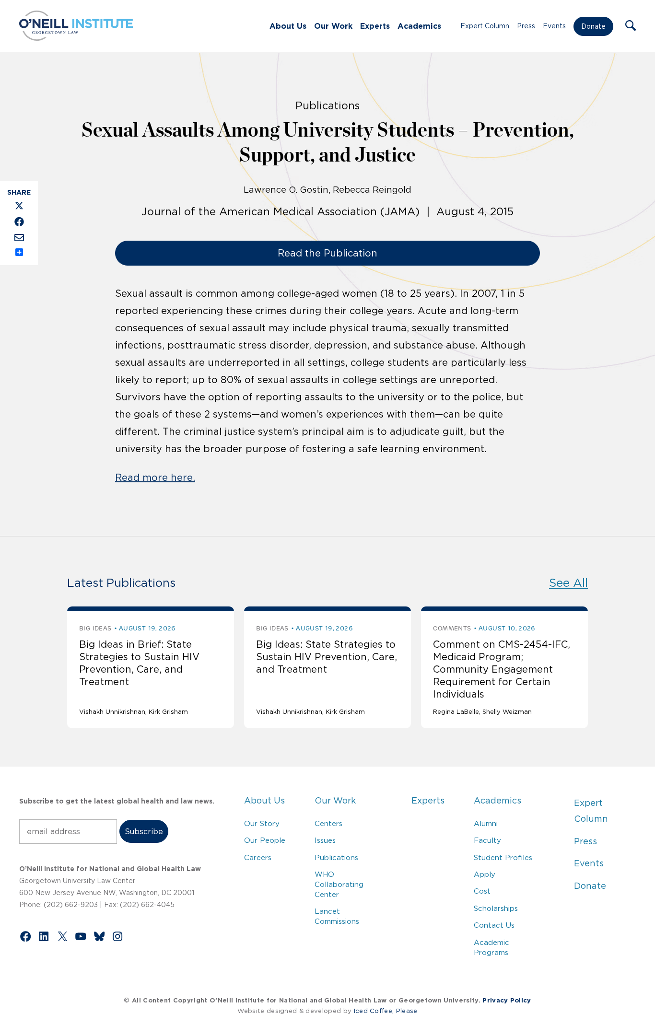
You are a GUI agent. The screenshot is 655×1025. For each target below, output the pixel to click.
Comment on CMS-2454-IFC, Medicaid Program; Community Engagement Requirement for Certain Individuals (501, 669)
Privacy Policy (506, 1000)
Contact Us (494, 925)
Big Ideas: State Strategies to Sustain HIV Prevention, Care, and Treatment (326, 657)
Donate (593, 26)
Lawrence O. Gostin (286, 190)
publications (327, 105)
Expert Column (484, 26)
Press (526, 26)
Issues (325, 840)
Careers (257, 857)
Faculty (487, 840)
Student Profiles (503, 857)
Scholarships (496, 908)
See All (568, 582)
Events (554, 26)
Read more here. (155, 477)
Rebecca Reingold (372, 190)
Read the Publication (327, 253)
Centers (328, 823)
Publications (336, 857)
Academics (419, 26)
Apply (484, 874)
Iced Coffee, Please (386, 1010)
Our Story (262, 823)
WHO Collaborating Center (339, 884)
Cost (482, 891)
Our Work (333, 26)
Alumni (486, 823)
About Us (287, 26)
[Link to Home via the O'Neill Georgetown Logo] (76, 38)
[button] (630, 26)
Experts (375, 26)
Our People (264, 840)
